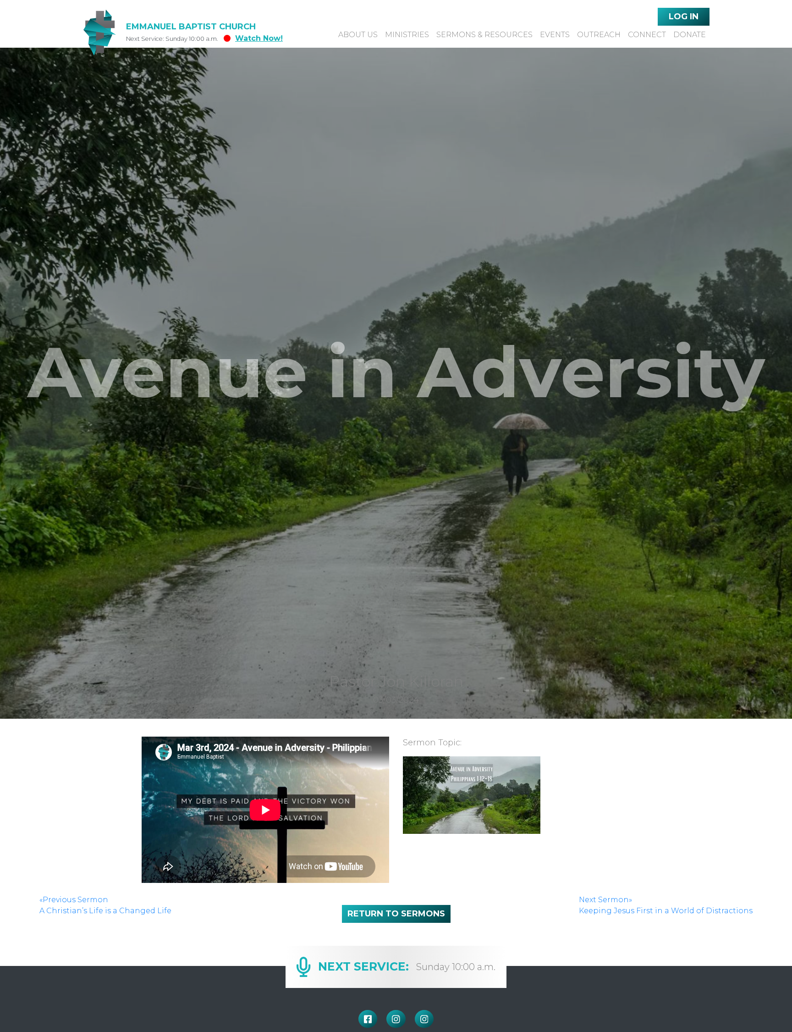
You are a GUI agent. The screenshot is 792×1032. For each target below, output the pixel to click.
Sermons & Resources (484, 34)
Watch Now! (259, 38)
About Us (358, 34)
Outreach (599, 34)
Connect (647, 34)
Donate (689, 34)
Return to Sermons (396, 914)
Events (555, 34)
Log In (683, 16)
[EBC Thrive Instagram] (424, 1019)
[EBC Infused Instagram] (396, 1019)
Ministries (407, 34)
